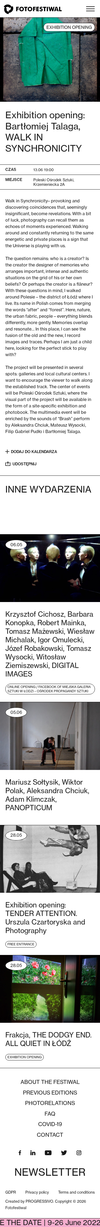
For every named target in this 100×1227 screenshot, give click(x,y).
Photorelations (50, 1103)
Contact (50, 1135)
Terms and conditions (76, 1192)
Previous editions (50, 1093)
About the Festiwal (50, 1082)
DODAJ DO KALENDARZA (34, 451)
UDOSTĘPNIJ (25, 464)
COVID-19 (50, 1124)
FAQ (50, 1114)
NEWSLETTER (50, 1172)
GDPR (10, 1192)
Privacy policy (37, 1192)
